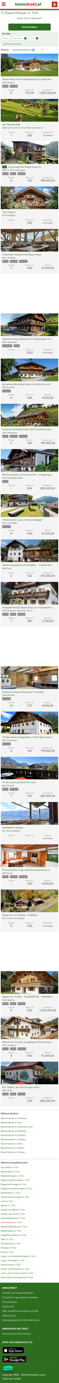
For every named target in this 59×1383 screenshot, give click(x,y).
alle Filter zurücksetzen (12, 44)
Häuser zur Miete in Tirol (13, 1209)
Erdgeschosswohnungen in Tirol (16, 1188)
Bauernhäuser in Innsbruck (14, 1118)
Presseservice (9, 1302)
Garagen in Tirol (8, 1248)
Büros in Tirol (7, 1252)
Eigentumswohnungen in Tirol (15, 1180)
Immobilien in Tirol (9, 1167)
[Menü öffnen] (4, 4)
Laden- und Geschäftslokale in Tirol (18, 1256)
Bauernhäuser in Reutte (12, 1148)
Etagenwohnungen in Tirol (13, 1184)
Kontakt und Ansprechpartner (17, 1292)
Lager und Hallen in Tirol (12, 1260)
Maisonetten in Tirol (10, 1193)
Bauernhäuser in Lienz (11, 1143)
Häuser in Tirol (8, 1205)
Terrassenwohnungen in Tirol (15, 1197)
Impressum (8, 1306)
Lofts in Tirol (7, 1201)
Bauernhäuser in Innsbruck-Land (16, 1127)
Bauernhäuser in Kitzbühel (13, 1131)
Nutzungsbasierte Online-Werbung (20, 1320)
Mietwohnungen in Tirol (12, 1176)
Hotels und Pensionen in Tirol (15, 1269)
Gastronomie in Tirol (10, 1264)
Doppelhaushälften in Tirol (13, 1235)
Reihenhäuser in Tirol (11, 1231)
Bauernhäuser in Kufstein (13, 1135)
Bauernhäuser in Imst (11, 1122)
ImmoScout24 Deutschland (16, 1333)
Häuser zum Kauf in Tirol (13, 1214)
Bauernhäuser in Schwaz (13, 1152)
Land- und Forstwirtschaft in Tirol (17, 1273)
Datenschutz (9, 1315)
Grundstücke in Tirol (10, 1243)
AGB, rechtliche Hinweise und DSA (20, 1311)
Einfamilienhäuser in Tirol (13, 1218)
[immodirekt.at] (28, 4)
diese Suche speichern (29, 18)
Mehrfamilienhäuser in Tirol (14, 1226)
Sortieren (5, 50)
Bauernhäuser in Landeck (13, 1139)
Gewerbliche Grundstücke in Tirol (17, 1277)
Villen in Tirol (7, 1239)
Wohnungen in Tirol (10, 1171)
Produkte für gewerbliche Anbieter (20, 1297)
